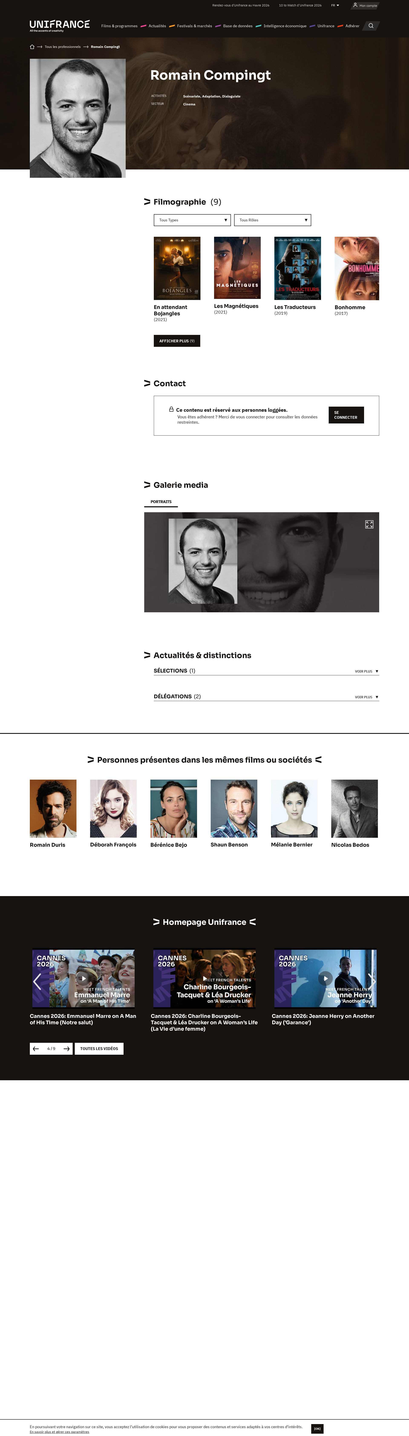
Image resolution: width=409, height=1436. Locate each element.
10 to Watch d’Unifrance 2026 (300, 5)
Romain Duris (47, 845)
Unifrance (326, 25)
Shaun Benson (229, 845)
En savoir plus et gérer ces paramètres (59, 1432)
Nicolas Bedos (350, 845)
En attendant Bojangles (170, 310)
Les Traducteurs (295, 307)
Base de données (238, 25)
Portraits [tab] (161, 501)
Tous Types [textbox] (168, 220)
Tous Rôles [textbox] (249, 220)
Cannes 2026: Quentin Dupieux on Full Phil (322, 1019)
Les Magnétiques (236, 306)
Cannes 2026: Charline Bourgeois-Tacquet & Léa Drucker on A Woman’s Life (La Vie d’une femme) (83, 1022)
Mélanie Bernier (292, 845)
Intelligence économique (285, 25)
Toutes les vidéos (99, 1048)
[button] (369, 525)
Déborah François (113, 845)
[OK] (317, 1429)
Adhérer (353, 25)
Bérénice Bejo (168, 845)
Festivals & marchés (194, 25)
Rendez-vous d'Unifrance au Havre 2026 (240, 5)
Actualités (157, 25)
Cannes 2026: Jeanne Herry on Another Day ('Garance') (202, 1019)
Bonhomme (350, 307)
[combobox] (192, 220)
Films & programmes (119, 25)
